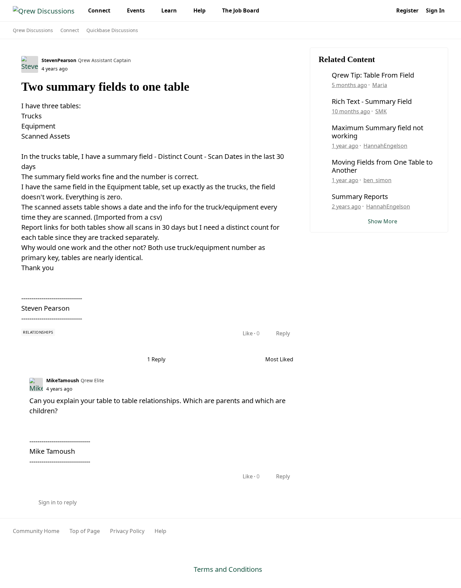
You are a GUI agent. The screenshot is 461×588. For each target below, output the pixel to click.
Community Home (36, 531)
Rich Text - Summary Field (372, 101)
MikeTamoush (62, 380)
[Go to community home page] (44, 10)
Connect (69, 30)
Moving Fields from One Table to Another (382, 166)
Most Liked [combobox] (282, 359)
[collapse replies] (15, 380)
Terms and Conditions (228, 569)
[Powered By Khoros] (432, 534)
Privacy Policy (127, 531)
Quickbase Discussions (112, 30)
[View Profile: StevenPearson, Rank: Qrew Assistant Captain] (29, 64)
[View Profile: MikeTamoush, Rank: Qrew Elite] (36, 384)
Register (407, 10)
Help (160, 531)
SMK (381, 111)
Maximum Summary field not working (377, 132)
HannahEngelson (385, 145)
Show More (382, 221)
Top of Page (85, 531)
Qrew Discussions (33, 30)
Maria (379, 85)
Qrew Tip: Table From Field (373, 75)
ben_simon (377, 180)
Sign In (435, 10)
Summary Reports (360, 197)
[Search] (385, 10)
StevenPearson (59, 60)
